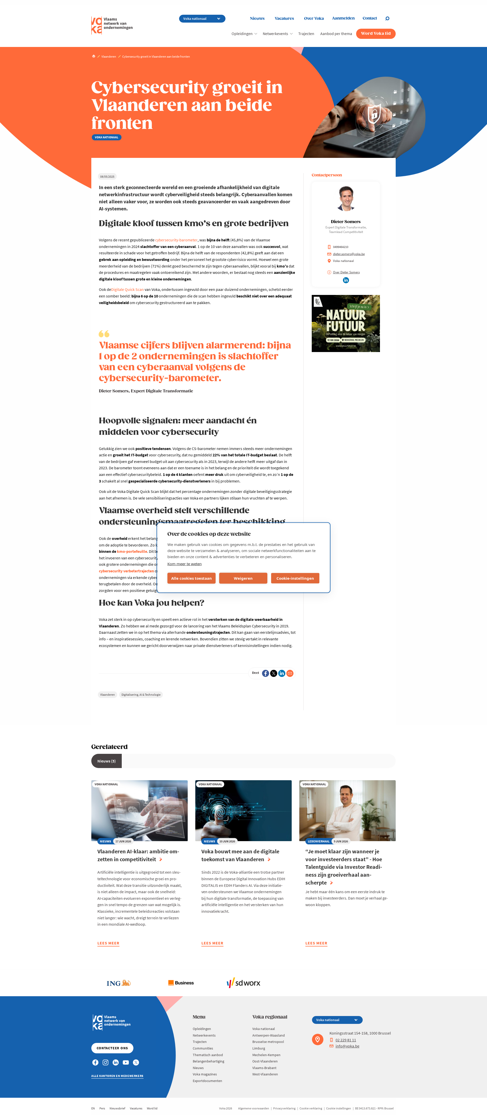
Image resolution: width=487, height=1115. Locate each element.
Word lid (152, 1108)
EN (93, 1108)
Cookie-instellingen (295, 578)
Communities (203, 1048)
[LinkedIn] (281, 673)
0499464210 (340, 247)
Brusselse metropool (268, 1041)
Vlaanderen (107, 694)
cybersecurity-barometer (176, 239)
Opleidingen (242, 33)
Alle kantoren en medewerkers (117, 1076)
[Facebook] (265, 673)
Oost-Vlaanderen (265, 1061)
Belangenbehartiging (208, 1061)
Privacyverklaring (284, 1108)
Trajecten (306, 33)
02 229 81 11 (346, 1039)
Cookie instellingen (338, 1108)
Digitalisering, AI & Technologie (141, 694)
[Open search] (390, 18)
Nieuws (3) (106, 760)
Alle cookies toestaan (191, 578)
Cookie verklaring (311, 1108)
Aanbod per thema (336, 33)
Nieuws (257, 18)
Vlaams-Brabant (264, 1068)
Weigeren (243, 578)
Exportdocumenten (207, 1080)
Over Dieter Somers (346, 272)
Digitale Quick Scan (127, 289)
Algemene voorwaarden (253, 1108)
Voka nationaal (263, 1028)
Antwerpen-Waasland (268, 1035)
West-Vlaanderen (265, 1074)
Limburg (258, 1048)
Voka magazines (205, 1074)
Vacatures (284, 18)
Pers (102, 1108)
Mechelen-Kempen (266, 1055)
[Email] (289, 673)
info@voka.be (347, 1046)
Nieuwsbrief (117, 1108)
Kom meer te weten (184, 563)
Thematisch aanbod (208, 1055)
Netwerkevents (275, 33)
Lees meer (108, 943)
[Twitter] (273, 673)
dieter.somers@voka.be (349, 254)
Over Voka (314, 18)
